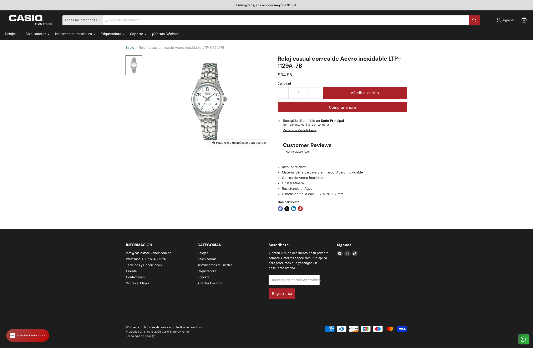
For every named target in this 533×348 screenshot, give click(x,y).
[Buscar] (474, 20)
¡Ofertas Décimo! (165, 34)
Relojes (11, 34)
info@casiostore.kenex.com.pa (148, 253)
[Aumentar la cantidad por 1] (314, 93)
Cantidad (284, 83)
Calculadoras (36, 34)
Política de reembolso (189, 327)
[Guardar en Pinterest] (300, 208)
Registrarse (282, 293)
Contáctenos (135, 277)
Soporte (137, 34)
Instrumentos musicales (74, 34)
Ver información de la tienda (299, 130)
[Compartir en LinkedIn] (293, 208)
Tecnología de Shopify (140, 336)
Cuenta (131, 271)
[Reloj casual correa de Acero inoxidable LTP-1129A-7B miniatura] (134, 65)
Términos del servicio (157, 327)
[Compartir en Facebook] (280, 208)
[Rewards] (27, 335)
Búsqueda (132, 327)
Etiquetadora (111, 34)
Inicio (130, 47)
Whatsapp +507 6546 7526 (146, 259)
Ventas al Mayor (137, 283)
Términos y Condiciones (144, 265)
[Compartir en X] (286, 208)
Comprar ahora (342, 107)
